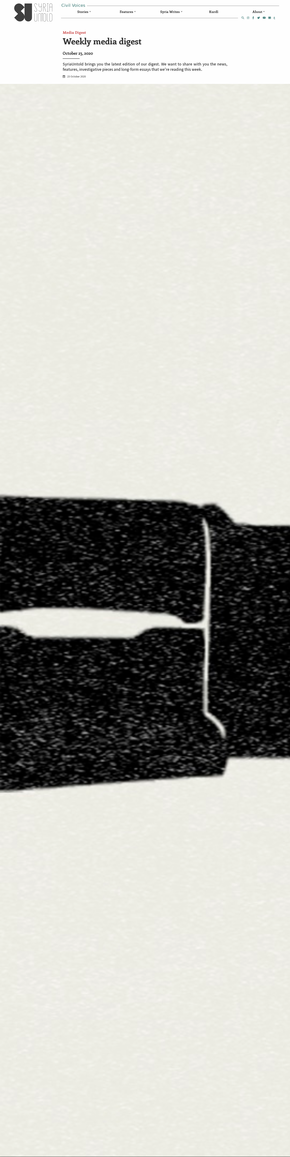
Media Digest (74, 32)
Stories (82, 12)
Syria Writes (170, 12)
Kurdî (213, 12)
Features (126, 12)
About (257, 12)
